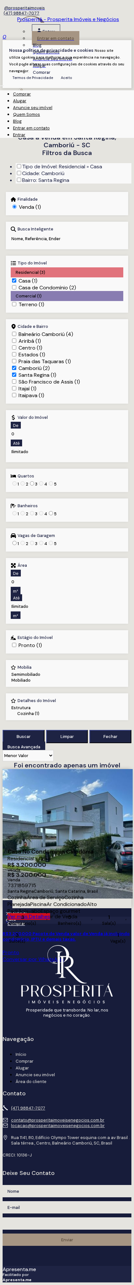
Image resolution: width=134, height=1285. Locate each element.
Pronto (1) (30, 645)
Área (22, 565)
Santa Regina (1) (37, 375)
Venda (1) (30, 207)
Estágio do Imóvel (35, 637)
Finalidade (28, 199)
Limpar (67, 736)
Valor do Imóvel (33, 417)
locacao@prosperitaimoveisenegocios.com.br (58, 1125)
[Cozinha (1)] (35, 714)
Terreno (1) (31, 304)
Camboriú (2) (34, 368)
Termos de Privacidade (32, 77)
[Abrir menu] (2, 84)
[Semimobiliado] (26, 674)
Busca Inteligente (35, 229)
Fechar (110, 736)
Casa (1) (28, 280)
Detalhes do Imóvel (37, 700)
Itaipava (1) (31, 395)
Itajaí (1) (27, 388)
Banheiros (28, 505)
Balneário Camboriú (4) (46, 334)
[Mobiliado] (26, 680)
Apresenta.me (19, 1269)
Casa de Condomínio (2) (47, 287)
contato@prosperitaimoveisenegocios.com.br (57, 1120)
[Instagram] (24, 8)
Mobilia (25, 667)
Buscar (24, 736)
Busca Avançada (23, 747)
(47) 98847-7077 (21, 13)
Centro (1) (30, 347)
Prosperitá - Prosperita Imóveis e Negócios (68, 19)
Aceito (66, 77)
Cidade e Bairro (33, 326)
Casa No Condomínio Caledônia (50, 851)
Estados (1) (32, 354)
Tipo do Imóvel (32, 263)
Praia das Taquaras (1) (45, 361)
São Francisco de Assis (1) (49, 381)
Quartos (26, 476)
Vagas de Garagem (36, 535)
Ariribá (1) (30, 341)
